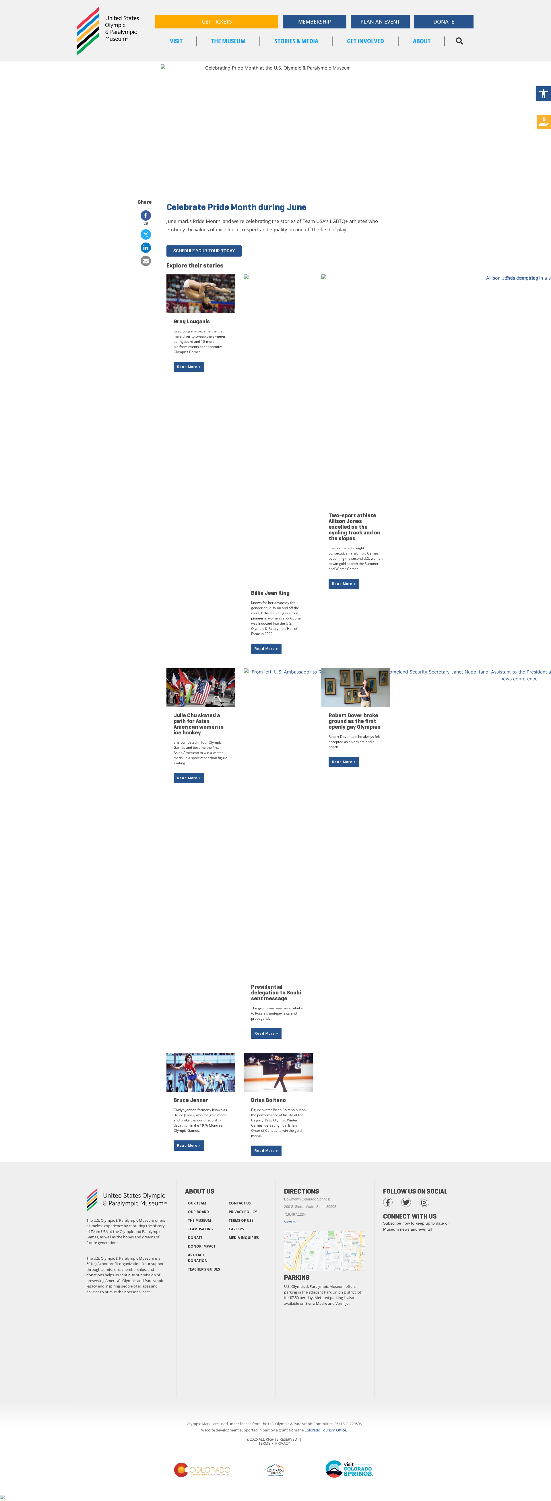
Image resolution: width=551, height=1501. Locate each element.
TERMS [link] (264, 1443)
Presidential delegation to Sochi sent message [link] (276, 992)
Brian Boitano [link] (268, 1100)
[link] (543, 93)
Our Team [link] (197, 1203)
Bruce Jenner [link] (191, 1100)
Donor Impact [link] (202, 1246)
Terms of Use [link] (241, 1220)
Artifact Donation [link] (197, 1257)
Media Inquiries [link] (244, 1237)
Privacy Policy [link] (243, 1211)
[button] (459, 41)
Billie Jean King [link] (270, 592)
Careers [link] (236, 1229)
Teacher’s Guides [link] (204, 1269)
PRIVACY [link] (282, 1443)
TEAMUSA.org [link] (200, 1229)
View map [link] (292, 1222)
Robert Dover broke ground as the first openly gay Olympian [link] (355, 721)
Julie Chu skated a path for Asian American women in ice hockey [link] (199, 724)
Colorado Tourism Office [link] (325, 1430)
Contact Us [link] (240, 1203)
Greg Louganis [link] (192, 321)
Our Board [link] (198, 1211)
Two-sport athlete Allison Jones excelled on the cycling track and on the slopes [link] (354, 527)
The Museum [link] (199, 1220)
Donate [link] (195, 1237)
